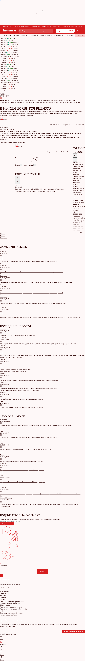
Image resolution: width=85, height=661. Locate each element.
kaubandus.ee (66, 26)
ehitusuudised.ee (36, 26)
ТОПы (64, 35)
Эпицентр (15, 35)
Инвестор (24, 35)
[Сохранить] (1, 255)
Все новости (7, 35)
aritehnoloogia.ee (57, 26)
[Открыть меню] (11, 27)
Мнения (41, 35)
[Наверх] (1, 575)
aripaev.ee (17, 26)
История (70, 35)
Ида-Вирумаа (33, 35)
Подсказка (57, 35)
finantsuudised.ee (46, 26)
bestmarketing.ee (25, 26)
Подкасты (48, 35)
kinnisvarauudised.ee (76, 26)
